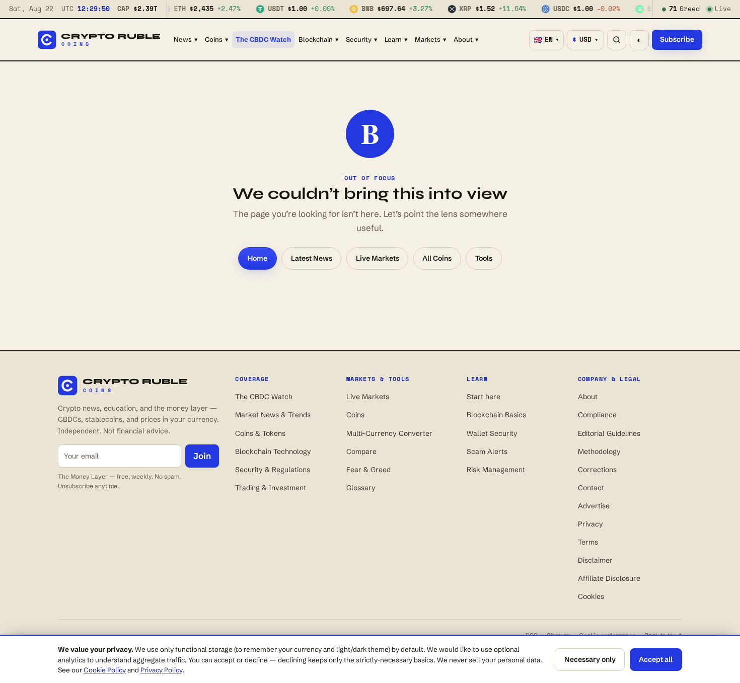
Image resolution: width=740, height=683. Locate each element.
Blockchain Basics (496, 414)
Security (362, 39)
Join (202, 455)
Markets (431, 39)
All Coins (437, 258)
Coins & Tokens (260, 433)
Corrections (597, 469)
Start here (483, 396)
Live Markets (377, 258)
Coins (217, 39)
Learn (396, 39)
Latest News (311, 258)
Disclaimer (595, 560)
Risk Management (496, 469)
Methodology (599, 451)
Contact (591, 487)
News (186, 39)
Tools (483, 258)
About (466, 39)
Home (257, 258)
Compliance (597, 414)
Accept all (656, 659)
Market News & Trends (273, 414)
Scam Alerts (487, 451)
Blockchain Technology (273, 451)
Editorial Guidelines (609, 433)
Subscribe (677, 39)
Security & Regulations (272, 469)
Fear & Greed (368, 469)
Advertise (594, 505)
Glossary (361, 487)
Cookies (591, 596)
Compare (361, 451)
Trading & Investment (270, 487)
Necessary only (590, 659)
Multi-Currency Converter (389, 433)
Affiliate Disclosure (609, 578)
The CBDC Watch (263, 39)
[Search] (616, 39)
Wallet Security (492, 433)
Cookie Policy (105, 670)
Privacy (590, 523)
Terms (588, 542)
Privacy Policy (161, 670)
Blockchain (319, 39)
